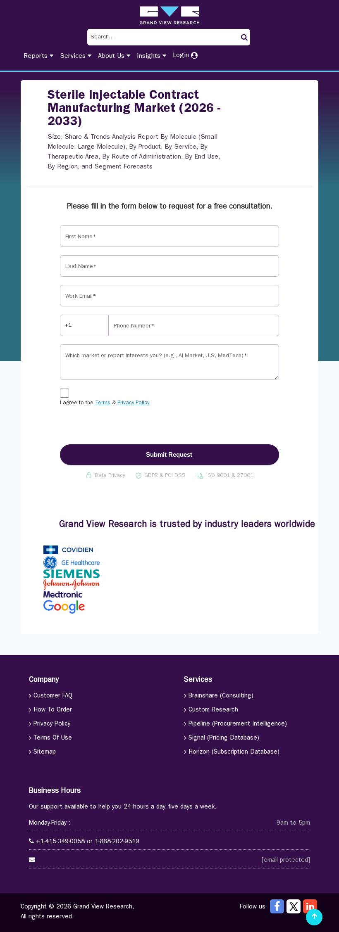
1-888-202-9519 (117, 842)
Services (74, 56)
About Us (112, 56)
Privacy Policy (133, 403)
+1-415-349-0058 (60, 842)
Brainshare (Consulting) (221, 696)
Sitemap (44, 752)
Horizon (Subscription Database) (234, 752)
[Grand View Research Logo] (169, 15)
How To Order (52, 710)
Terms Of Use (52, 738)
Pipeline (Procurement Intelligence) (238, 724)
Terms (102, 403)
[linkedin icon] (310, 906)
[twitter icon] (293, 906)
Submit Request (169, 454)
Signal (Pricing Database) (224, 738)
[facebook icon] (277, 906)
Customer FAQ (52, 696)
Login (182, 55)
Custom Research (213, 710)
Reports (37, 56)
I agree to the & (104, 403)
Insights (149, 56)
